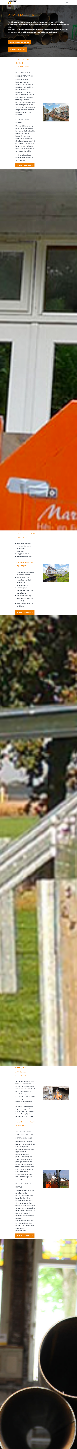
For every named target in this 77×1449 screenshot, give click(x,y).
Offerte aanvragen (17, 49)
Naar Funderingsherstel (19, 42)
